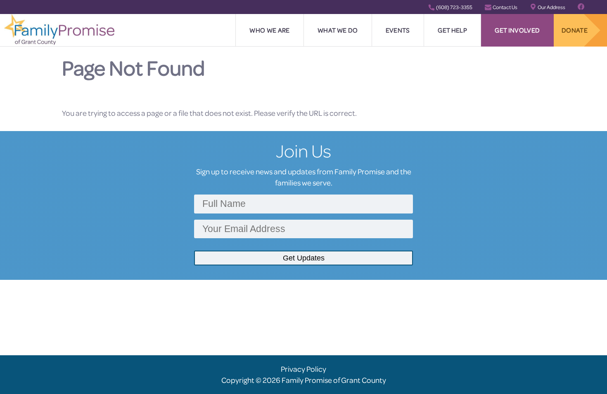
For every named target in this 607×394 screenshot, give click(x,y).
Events (398, 30)
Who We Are (269, 30)
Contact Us (505, 7)
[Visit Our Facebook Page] (580, 7)
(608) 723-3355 (454, 7)
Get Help (452, 30)
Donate (575, 30)
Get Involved (517, 30)
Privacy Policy (303, 369)
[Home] (59, 28)
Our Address (551, 7)
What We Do (338, 30)
